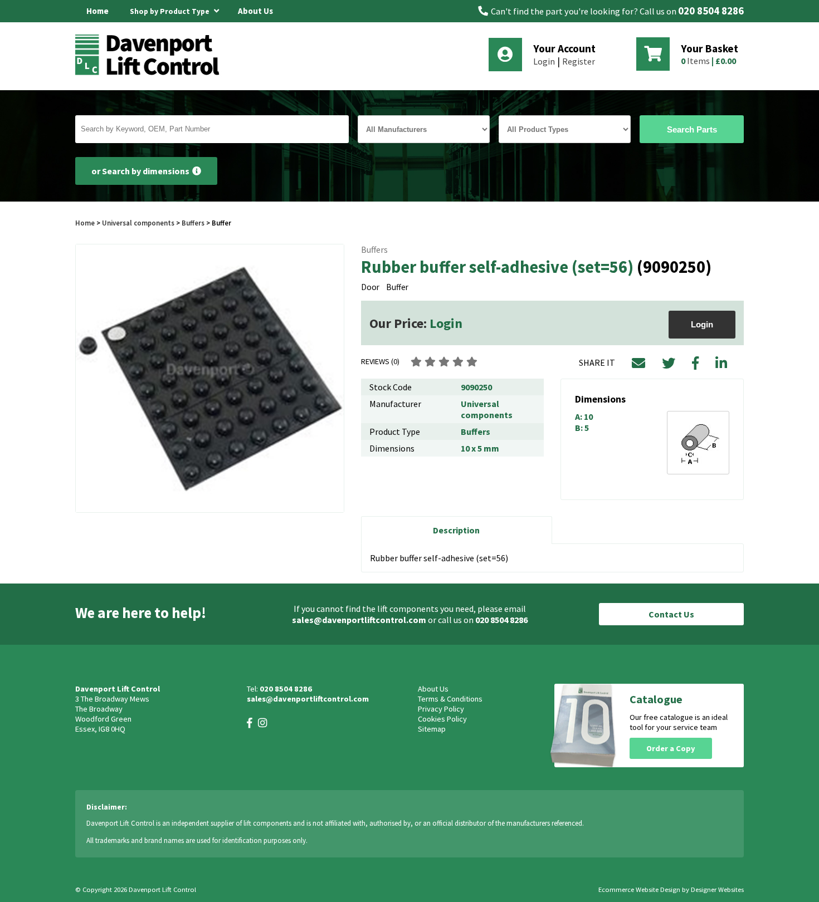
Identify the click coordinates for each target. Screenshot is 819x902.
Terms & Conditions (450, 699)
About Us (255, 11)
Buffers (193, 222)
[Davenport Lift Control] (150, 73)
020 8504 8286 (711, 10)
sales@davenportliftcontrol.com (359, 619)
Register (578, 61)
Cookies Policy (442, 719)
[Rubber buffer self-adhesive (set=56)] (210, 378)
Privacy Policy (441, 709)
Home (97, 11)
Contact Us (671, 614)
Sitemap (432, 729)
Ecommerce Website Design (639, 889)
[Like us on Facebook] (249, 723)
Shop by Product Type (170, 11)
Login (544, 61)
